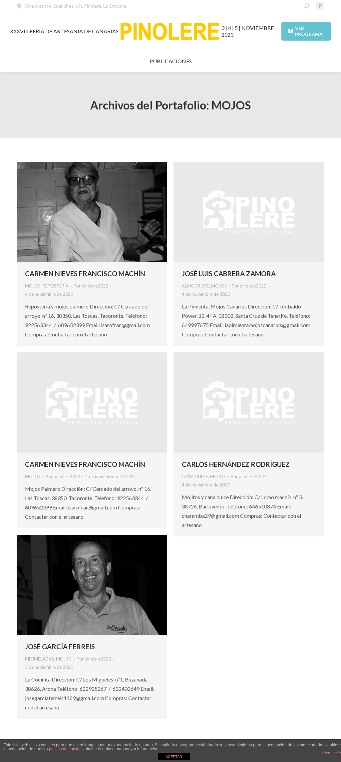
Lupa (83, 212)
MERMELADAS (39, 659)
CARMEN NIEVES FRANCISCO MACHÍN (85, 274)
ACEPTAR (174, 757)
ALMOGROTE (195, 285)
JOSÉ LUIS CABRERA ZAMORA (229, 274)
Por (91, 285)
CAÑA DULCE (195, 476)
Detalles (101, 212)
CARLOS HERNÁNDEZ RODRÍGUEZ (236, 464)
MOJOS (33, 285)
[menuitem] (170, 61)
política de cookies (66, 749)
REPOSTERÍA (56, 285)
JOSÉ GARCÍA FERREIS (60, 647)
